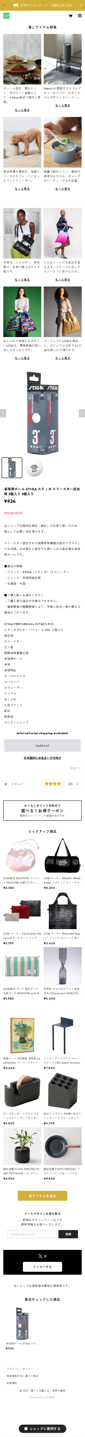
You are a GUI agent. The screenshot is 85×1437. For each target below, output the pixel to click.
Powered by (38, 1397)
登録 (68, 1234)
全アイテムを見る (42, 1196)
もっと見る (22, 110)
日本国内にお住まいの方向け (42, 758)
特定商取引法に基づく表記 (22, 1376)
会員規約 (12, 1383)
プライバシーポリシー (20, 1368)
